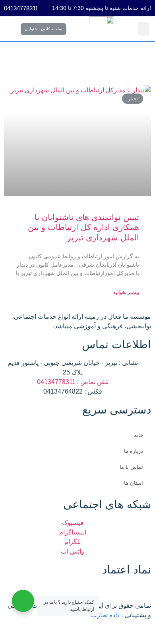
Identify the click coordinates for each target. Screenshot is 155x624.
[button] (143, 28)
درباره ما (133, 451)
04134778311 (21, 8)
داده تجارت (105, 615)
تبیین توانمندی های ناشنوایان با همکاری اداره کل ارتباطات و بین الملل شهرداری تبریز (83, 227)
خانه (138, 435)
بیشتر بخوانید (126, 292)
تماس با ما (131, 467)
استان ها (133, 483)
